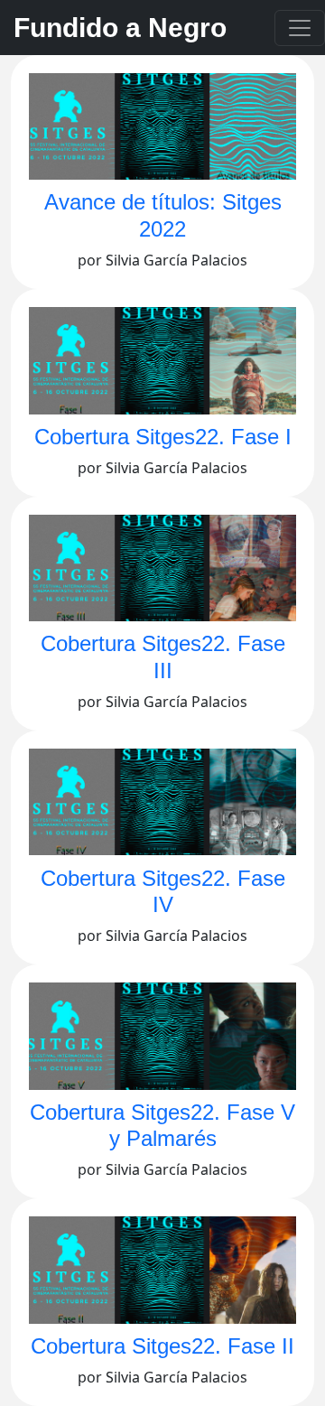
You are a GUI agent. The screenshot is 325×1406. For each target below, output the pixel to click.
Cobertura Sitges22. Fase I (163, 436)
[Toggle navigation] (299, 28)
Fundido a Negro (120, 27)
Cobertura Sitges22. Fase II (162, 1346)
